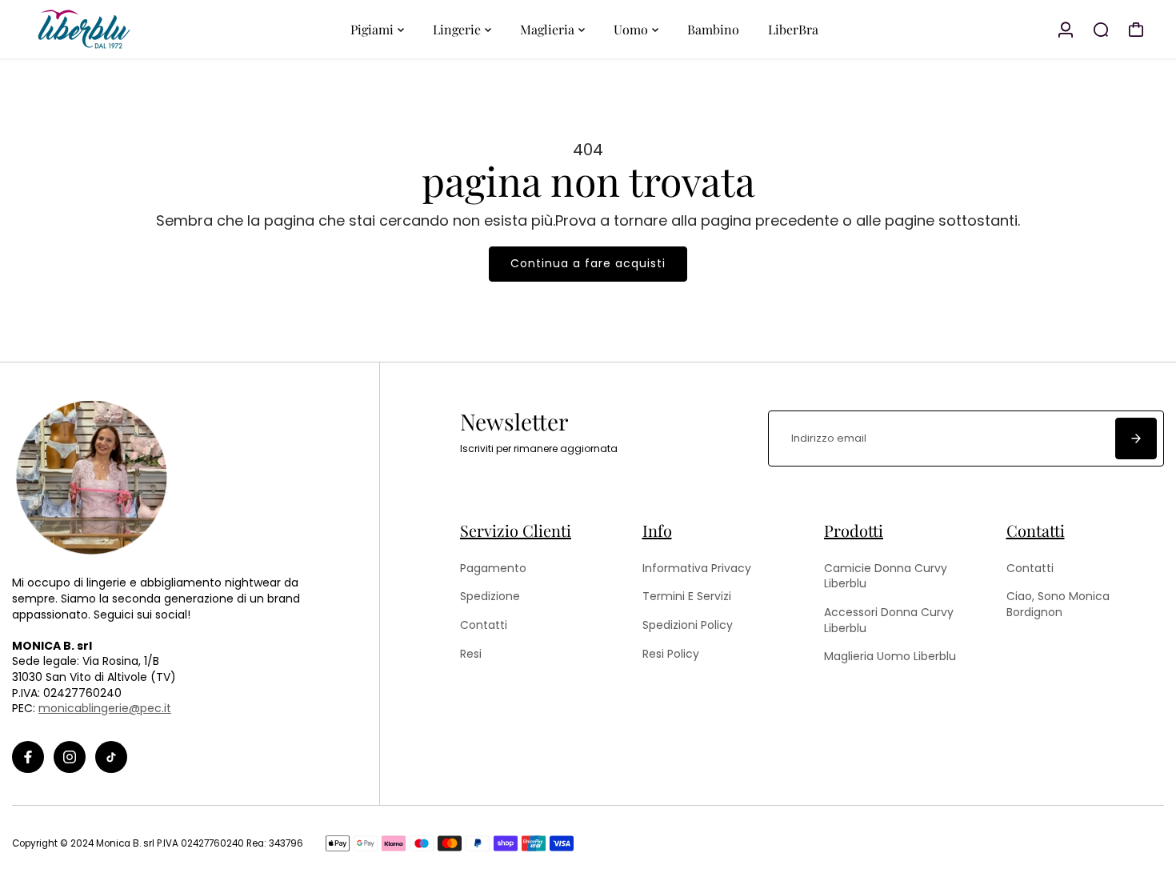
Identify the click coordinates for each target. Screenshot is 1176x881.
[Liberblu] (124, 29)
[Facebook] (28, 757)
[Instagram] (70, 757)
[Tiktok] (111, 757)
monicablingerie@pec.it (104, 708)
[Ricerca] (1101, 30)
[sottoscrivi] (1136, 438)
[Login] (1066, 30)
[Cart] (1136, 30)
